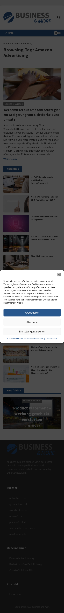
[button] (59, 274)
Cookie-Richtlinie (15, 338)
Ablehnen (32, 322)
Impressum (52, 338)
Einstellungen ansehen (32, 331)
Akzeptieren (32, 312)
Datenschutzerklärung (34, 338)
